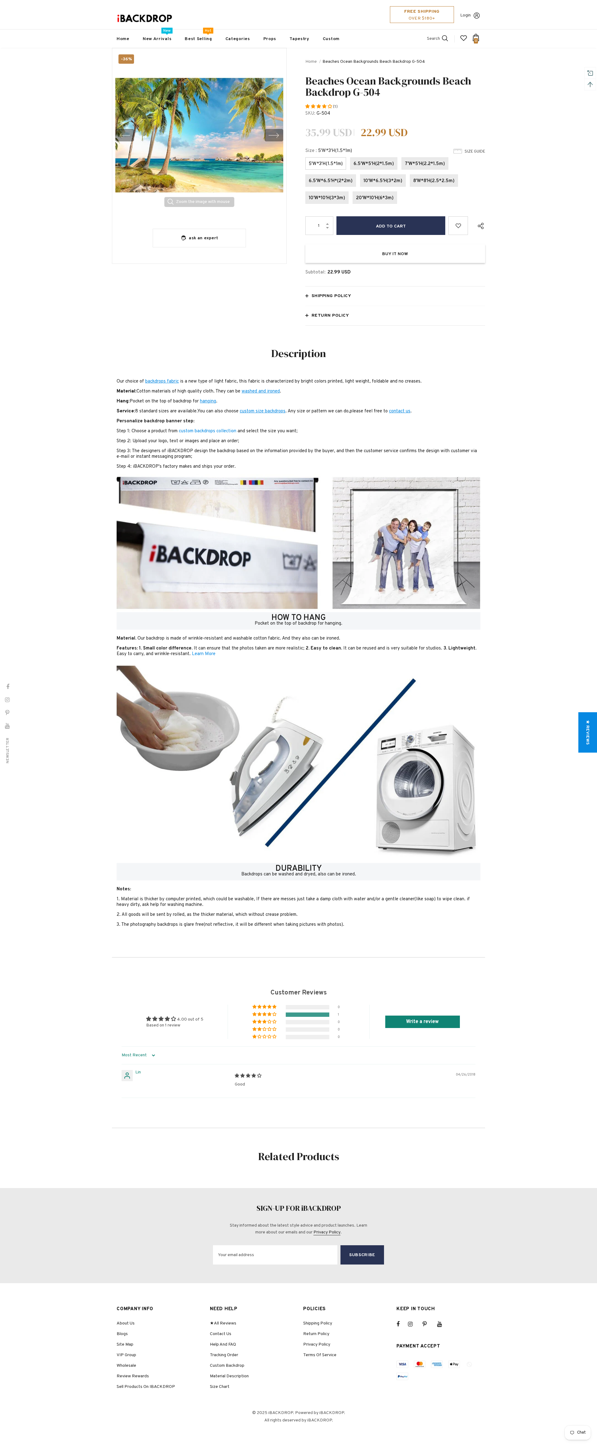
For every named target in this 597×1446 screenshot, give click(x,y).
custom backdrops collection (207, 431)
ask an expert (203, 238)
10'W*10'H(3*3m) (327, 198)
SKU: (310, 114)
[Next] (274, 135)
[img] (248, 1076)
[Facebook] (402, 1324)
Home (311, 61)
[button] (319, 106)
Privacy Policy (326, 1232)
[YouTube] (442, 1324)
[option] (199, 135)
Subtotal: (315, 272)
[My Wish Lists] (463, 40)
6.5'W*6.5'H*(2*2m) (331, 181)
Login (465, 15)
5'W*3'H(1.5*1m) (326, 164)
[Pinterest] (428, 1324)
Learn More (203, 654)
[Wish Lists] (458, 225)
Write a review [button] (422, 1022)
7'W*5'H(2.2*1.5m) (425, 164)
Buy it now (395, 254)
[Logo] (145, 18)
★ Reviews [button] (587, 732)
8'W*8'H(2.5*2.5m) (434, 181)
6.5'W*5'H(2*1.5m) (374, 164)
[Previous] (124, 135)
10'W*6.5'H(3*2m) (382, 181)
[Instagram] (413, 1324)
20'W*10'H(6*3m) (375, 198)
